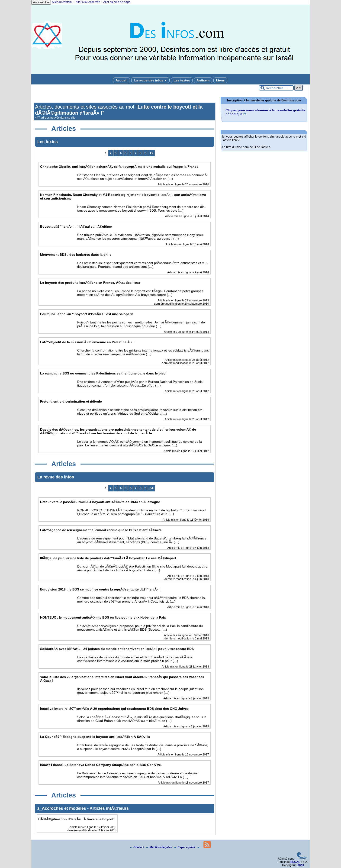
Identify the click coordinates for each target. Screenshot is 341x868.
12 (151, 153)
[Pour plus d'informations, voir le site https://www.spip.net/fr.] (301, 858)
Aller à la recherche (88, 2)
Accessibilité (41, 2)
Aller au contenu (62, 2)
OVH (301, 865)
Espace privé (187, 847)
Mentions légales (161, 847)
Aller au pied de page (116, 2)
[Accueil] (170, 73)
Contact (139, 847)
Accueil (121, 80)
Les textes (182, 80)
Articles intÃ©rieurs (109, 808)
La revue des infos (150, 80)
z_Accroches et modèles (62, 808)
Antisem (202, 80)
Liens (220, 80)
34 (151, 488)
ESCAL (295, 862)
